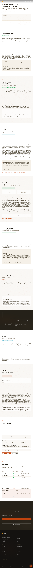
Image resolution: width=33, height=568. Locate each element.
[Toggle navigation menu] (30, 1)
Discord (18, 549)
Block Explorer (3, 551)
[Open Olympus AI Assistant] (31, 566)
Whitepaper (19, 536)
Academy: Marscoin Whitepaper (6, 265)
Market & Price (3, 549)
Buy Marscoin (26, 1)
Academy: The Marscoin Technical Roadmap (8, 412)
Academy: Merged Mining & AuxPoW (7, 218)
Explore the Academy (16, 524)
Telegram (18, 551)
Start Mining (16, 521)
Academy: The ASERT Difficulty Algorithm (7, 119)
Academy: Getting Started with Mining (7, 172)
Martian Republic (4, 554)
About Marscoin (19, 535)
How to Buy (3, 546)
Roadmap (18, 538)
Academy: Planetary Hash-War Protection (19, 172)
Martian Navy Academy (20, 554)
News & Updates (19, 546)
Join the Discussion (15, 453)
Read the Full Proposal (5, 453)
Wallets (3, 548)
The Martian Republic (18, 412)
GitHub (18, 548)
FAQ (18, 541)
